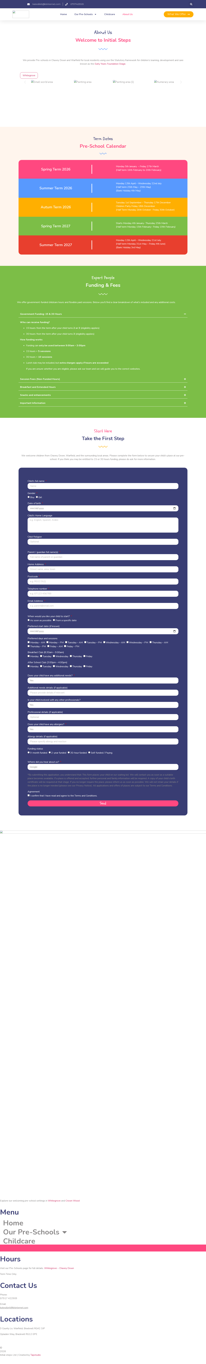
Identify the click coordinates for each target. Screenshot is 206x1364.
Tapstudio (35, 1355)
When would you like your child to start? (49, 616)
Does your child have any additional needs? (50, 675)
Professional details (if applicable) (45, 712)
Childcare (109, 14)
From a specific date (66, 620)
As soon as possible (40, 620)
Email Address (36, 601)
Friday (89, 656)
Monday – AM (37, 642)
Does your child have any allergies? (46, 724)
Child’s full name (36, 481)
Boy (32, 497)
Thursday (77, 656)
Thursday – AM (160, 642)
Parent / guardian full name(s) (43, 552)
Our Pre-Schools (83, 14)
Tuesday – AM (75, 642)
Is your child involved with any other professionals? (54, 700)
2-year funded (58, 752)
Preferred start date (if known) (44, 626)
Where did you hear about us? (44, 762)
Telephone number (38, 589)
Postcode (33, 576)
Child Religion (35, 537)
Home (63, 14)
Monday (34, 656)
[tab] (29, 75)
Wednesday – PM (138, 642)
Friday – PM (73, 646)
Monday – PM (56, 642)
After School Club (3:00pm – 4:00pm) (47, 662)
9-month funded (38, 752)
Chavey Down (66, 1268)
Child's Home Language (40, 515)
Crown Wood (73, 1200)
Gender (32, 493)
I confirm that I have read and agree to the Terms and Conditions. (63, 795)
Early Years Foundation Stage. (110, 64)
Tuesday (47, 656)
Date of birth (34, 503)
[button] (191, 4)
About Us (127, 14)
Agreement (34, 791)
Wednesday (61, 656)
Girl (40, 497)
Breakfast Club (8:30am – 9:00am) (46, 652)
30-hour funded (78, 752)
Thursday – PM (38, 646)
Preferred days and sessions (42, 638)
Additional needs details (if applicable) (48, 688)
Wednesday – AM (115, 642)
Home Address (36, 564)
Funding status (35, 749)
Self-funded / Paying (101, 752)
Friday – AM (56, 646)
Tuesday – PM (94, 642)
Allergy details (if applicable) (42, 736)
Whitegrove (54, 1200)
